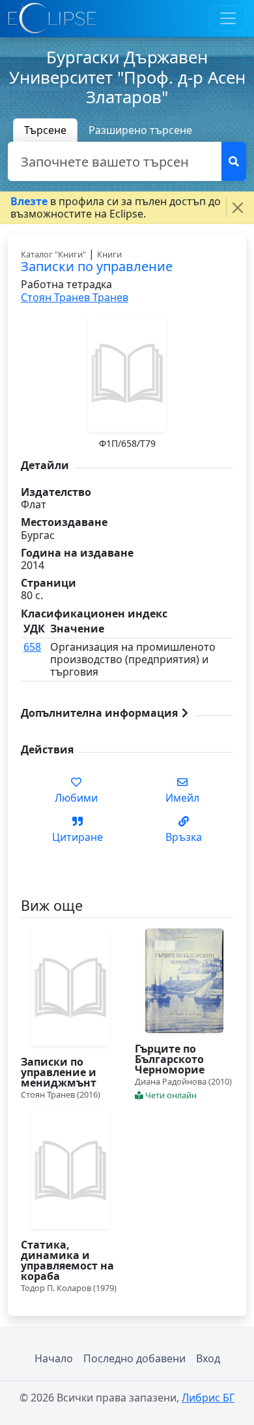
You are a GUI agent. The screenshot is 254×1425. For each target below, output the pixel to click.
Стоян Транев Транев (74, 297)
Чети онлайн (170, 1095)
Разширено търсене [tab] (140, 130)
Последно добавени (134, 1358)
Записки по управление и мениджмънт (58, 1072)
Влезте (29, 201)
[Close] (238, 208)
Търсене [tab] (45, 130)
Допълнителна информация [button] (100, 713)
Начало (54, 1358)
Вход (208, 1358)
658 (32, 647)
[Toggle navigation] (228, 18)
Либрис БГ (208, 1397)
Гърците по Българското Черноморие (170, 1059)
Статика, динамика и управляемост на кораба (67, 1260)
